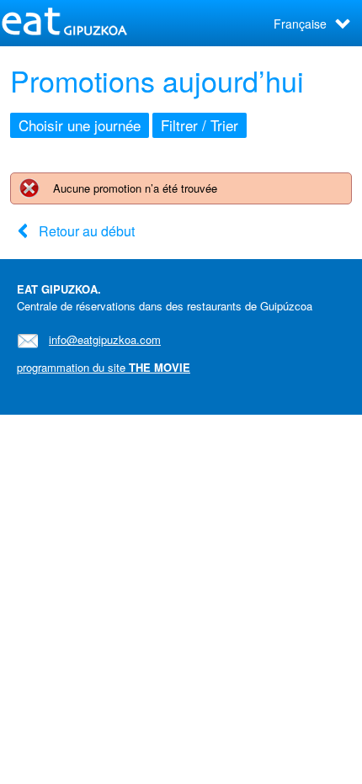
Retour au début (87, 231)
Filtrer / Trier (199, 124)
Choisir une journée (80, 124)
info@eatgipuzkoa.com (105, 339)
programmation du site (103, 367)
